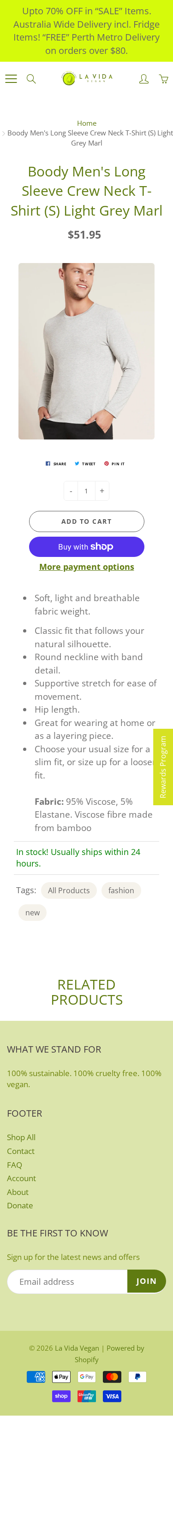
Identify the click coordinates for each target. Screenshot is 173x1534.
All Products (69, 890)
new (32, 913)
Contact (21, 1151)
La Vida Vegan (77, 1347)
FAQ (14, 1164)
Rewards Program (163, 767)
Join (147, 1281)
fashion (121, 890)
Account (21, 1178)
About (18, 1192)
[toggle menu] (11, 79)
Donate (20, 1205)
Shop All (21, 1137)
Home (86, 123)
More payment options (86, 566)
